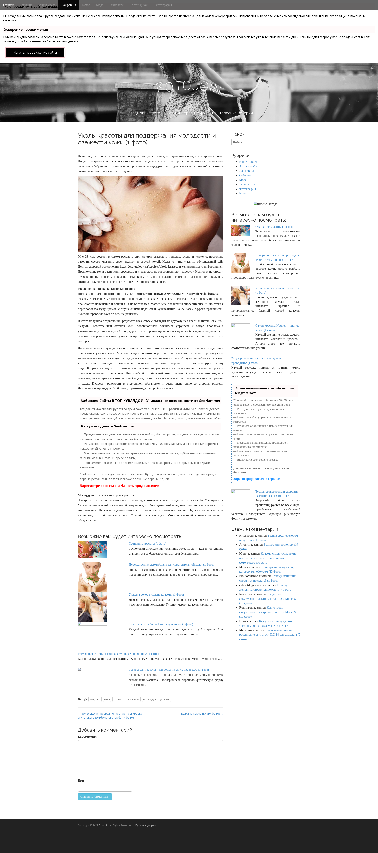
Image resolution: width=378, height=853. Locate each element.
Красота (118, 699)
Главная (8, 5)
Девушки (25, 5)
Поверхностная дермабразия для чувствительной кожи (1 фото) (171, 564)
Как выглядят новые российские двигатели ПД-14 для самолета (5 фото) (269, 634)
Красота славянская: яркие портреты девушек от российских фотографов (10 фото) (267, 558)
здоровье (95, 699)
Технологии (117, 5)
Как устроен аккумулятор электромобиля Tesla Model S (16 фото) (267, 598)
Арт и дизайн (140, 5)
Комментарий (87, 736)
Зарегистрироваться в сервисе (256, 479)
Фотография (163, 5)
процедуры (149, 699)
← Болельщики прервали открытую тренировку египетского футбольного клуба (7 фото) (110, 715)
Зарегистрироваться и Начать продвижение (119, 485)
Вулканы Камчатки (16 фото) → (202, 713)
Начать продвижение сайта (35, 52)
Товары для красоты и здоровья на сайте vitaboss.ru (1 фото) (169, 669)
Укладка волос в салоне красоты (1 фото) (156, 594)
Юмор (86, 5)
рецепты (165, 699)
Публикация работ (147, 825)
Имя (81, 780)
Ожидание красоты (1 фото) (147, 543)
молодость (133, 699)
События (245, 175)
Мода (99, 5)
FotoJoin (103, 825)
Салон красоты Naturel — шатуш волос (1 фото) (161, 624)
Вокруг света (46, 5)
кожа (107, 699)
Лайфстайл (68, 5)
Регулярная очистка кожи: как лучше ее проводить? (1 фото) (118, 653)
